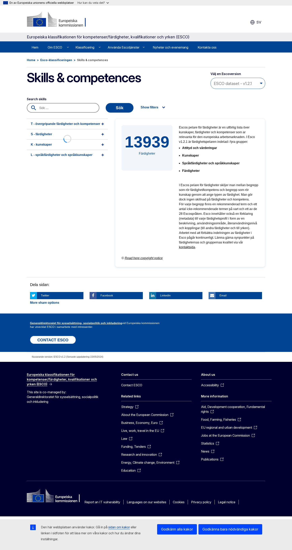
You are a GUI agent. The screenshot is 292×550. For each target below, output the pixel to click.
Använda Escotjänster (123, 47)
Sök (119, 107)
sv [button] (258, 22)
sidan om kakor (119, 527)
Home (31, 60)
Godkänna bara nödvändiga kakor (230, 529)
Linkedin (165, 295)
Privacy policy (201, 502)
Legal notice (226, 502)
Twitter (45, 295)
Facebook (107, 295)
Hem (35, 47)
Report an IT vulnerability (102, 502)
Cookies (179, 502)
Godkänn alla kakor (177, 529)
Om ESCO (55, 47)
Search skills (36, 99)
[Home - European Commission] (59, 20)
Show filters (149, 107)
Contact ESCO (131, 385)
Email (222, 295)
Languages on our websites (146, 502)
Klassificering (84, 47)
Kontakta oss (207, 47)
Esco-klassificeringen (56, 60)
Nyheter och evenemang (170, 47)
